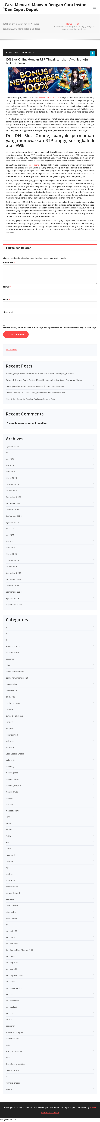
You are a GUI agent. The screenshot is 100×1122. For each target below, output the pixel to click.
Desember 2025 (13, 497)
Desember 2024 (13, 573)
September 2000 (14, 604)
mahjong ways (12, 779)
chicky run (10, 696)
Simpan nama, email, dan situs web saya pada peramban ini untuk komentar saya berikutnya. (50, 327)
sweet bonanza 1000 (49, 97)
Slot (33, 52)
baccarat (10, 659)
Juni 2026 (10, 459)
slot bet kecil (12, 943)
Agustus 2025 (12, 522)
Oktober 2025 (12, 509)
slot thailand (11, 1007)
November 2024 (13, 579)
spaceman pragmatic (15, 1032)
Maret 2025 (11, 554)
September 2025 (14, 516)
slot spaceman (12, 1000)
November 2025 (13, 503)
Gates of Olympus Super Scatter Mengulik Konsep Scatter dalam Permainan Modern (44, 380)
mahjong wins (12, 791)
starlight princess (14, 1051)
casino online (12, 684)
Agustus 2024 (12, 598)
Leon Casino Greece (15, 753)
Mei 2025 (10, 541)
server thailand (13, 893)
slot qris (9, 994)
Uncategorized (13, 1070)
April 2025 (10, 547)
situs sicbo (11, 912)
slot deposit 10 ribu (15, 975)
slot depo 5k (11, 969)
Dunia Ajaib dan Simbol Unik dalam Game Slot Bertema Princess (35, 386)
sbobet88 (10, 880)
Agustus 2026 (12, 446)
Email (6, 299)
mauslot (9, 798)
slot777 (9, 1013)
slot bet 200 (11, 937)
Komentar (9, 262)
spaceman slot (12, 1038)
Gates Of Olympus (14, 715)
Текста (9, 1089)
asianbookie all (12, 652)
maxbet (9, 804)
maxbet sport (12, 810)
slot (77, 23)
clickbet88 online (13, 703)
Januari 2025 (11, 566)
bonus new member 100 (17, 677)
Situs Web (8, 312)
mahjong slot (12, 772)
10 (7, 633)
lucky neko (10, 760)
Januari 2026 (11, 490)
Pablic (8, 836)
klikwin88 (10, 747)
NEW (8, 817)
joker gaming (12, 734)
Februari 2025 (12, 560)
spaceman (10, 1026)
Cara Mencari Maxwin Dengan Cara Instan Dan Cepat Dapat (46, 7)
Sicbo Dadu (11, 899)
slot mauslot (11, 349)
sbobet (9, 874)
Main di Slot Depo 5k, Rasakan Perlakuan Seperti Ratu (30, 399)
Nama (7, 286)
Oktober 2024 (12, 585)
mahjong (10, 766)
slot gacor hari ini (13, 988)
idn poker (10, 728)
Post (8, 842)
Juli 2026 (10, 452)
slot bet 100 (11, 931)
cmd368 (9, 709)
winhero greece (13, 1082)
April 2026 (10, 471)
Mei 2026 (10, 465)
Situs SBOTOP (12, 905)
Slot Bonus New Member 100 (19, 950)
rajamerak (10, 855)
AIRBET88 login (13, 646)
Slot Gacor (10, 981)
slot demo (34, 164)
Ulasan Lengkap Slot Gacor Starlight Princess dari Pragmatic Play (35, 392)
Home (69, 23)
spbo (8, 1045)
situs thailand (12, 918)
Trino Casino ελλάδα (15, 1064)
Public (8, 848)
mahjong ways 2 (13, 785)
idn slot (28, 52)
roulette (9, 861)
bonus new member (15, 671)
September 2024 (14, 591)
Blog (8, 665)
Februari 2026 (12, 484)
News (8, 823)
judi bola (10, 741)
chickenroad (11, 690)
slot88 (9, 1019)
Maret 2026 (11, 478)
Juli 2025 (10, 528)
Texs (8, 1057)
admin (9, 52)
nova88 (9, 829)
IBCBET (9, 722)
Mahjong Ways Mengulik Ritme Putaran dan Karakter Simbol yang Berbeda (40, 373)
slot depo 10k (12, 962)
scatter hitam (12, 886)
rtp (7, 867)
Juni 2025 (10, 535)
